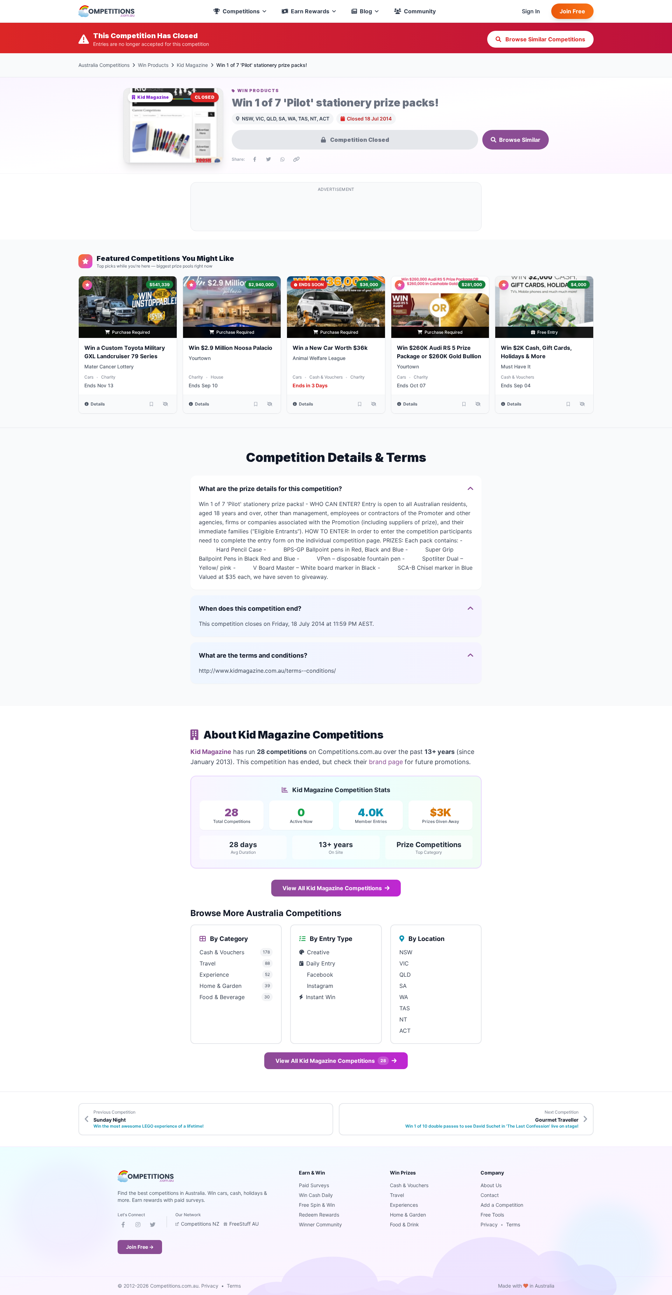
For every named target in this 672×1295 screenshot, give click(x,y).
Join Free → (140, 1247)
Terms (513, 1224)
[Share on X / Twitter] (268, 159)
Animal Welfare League (319, 358)
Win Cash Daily (316, 1195)
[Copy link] (296, 159)
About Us (491, 1185)
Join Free (572, 11)
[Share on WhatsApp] (282, 159)
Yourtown (200, 358)
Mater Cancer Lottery (109, 366)
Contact (490, 1195)
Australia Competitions (104, 65)
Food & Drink (404, 1224)
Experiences (404, 1205)
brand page (386, 762)
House (217, 377)
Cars (88, 377)
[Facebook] (123, 1226)
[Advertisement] (336, 211)
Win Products (153, 65)
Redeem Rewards (319, 1215)
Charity (108, 377)
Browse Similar (519, 139)
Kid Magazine (192, 65)
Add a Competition (502, 1205)
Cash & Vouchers (326, 377)
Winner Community (320, 1224)
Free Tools (492, 1215)
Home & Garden (408, 1215)
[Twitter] (152, 1226)
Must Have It (516, 366)
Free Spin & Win (317, 1205)
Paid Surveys (314, 1185)
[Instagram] (138, 1226)
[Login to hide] (165, 404)
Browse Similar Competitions (544, 39)
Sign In (531, 11)
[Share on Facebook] (254, 159)
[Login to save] (151, 404)
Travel (397, 1195)
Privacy (489, 1224)
